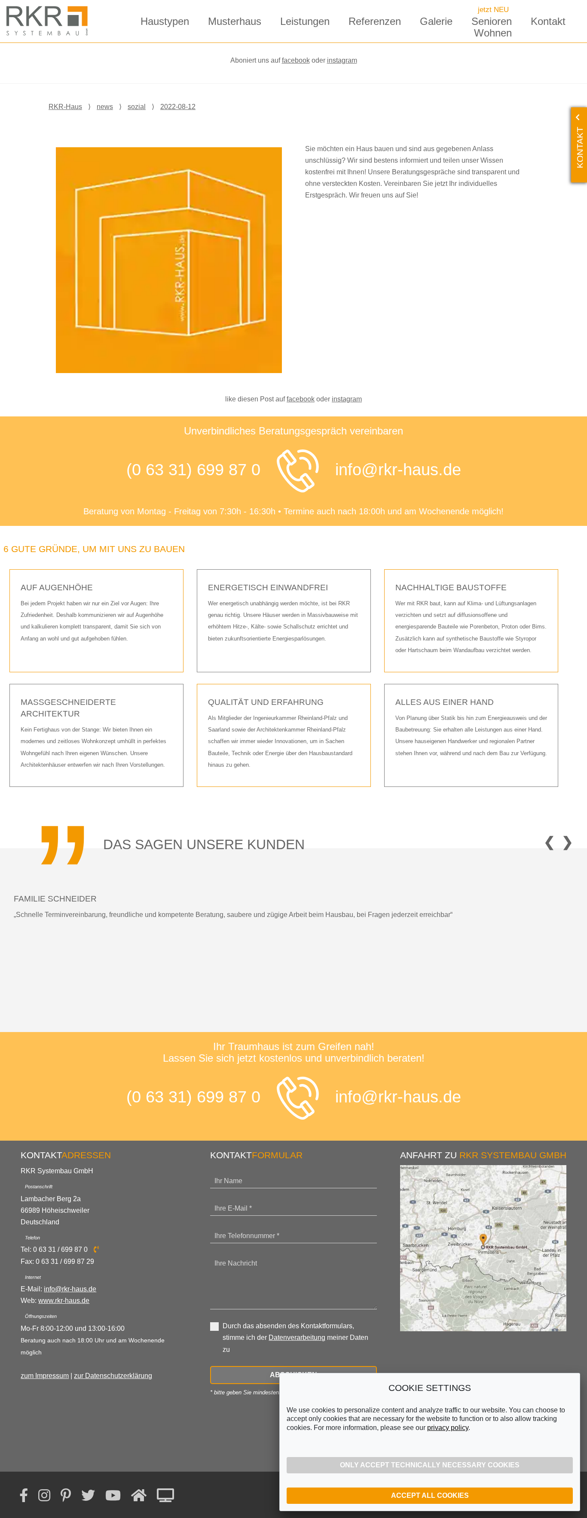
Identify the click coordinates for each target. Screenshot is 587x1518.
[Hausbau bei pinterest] (66, 1495)
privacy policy (447, 1427)
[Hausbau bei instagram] (44, 1495)
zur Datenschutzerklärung (113, 1375)
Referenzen (375, 21)
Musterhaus (234, 21)
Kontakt (548, 21)
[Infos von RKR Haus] (165, 1495)
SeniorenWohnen (491, 27)
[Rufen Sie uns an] (297, 471)
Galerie (436, 21)
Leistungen (305, 21)
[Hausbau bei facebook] (23, 1495)
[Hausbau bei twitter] (88, 1495)
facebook (296, 60)
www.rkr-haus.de (63, 1300)
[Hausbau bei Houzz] (139, 1495)
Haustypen (165, 21)
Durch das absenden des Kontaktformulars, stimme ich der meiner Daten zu (295, 1337)
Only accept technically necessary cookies (430, 1465)
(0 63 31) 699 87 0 (193, 469)
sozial (137, 106)
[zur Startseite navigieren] (49, 21)
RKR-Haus (65, 106)
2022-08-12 (178, 106)
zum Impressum (45, 1375)
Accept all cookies (430, 1495)
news (105, 106)
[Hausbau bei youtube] (113, 1495)
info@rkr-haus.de (398, 469)
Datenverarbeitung (297, 1337)
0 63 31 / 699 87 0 (61, 1249)
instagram (342, 60)
